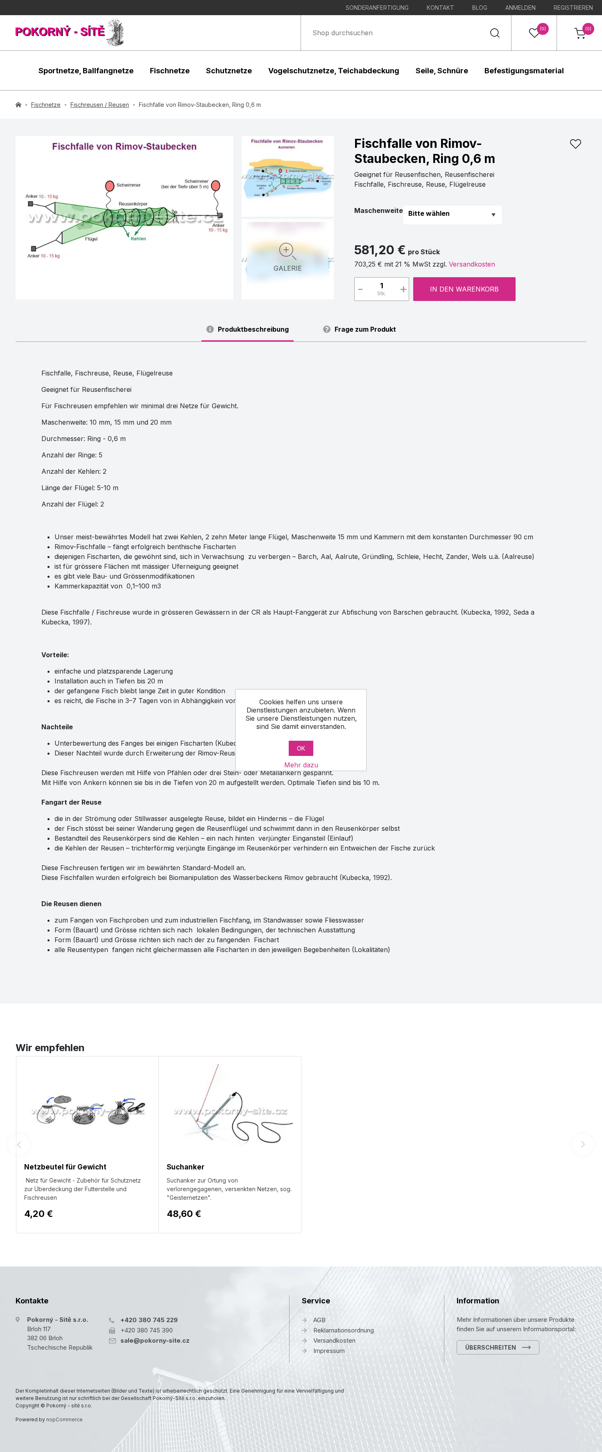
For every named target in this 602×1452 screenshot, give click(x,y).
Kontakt (440, 7)
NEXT (583, 1144)
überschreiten (490, 1347)
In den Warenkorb (464, 289)
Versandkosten (472, 264)
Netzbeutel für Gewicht (65, 1167)
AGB (319, 1320)
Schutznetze (229, 70)
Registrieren (573, 7)
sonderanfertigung (377, 7)
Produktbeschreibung (253, 329)
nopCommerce (64, 1419)
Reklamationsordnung (343, 1330)
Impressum (329, 1351)
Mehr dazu (301, 765)
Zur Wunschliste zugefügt (575, 144)
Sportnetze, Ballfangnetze (86, 70)
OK (301, 748)
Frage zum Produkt (365, 329)
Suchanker (185, 1167)
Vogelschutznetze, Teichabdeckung (333, 70)
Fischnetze (170, 70)
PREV (18, 1144)
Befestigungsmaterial (524, 70)
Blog (479, 7)
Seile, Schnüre (442, 70)
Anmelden (520, 7)
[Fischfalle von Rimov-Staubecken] (124, 217)
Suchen (494, 32)
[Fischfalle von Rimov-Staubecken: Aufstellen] (288, 175)
